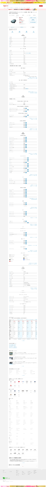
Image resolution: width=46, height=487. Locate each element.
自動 (34, 15)
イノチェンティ (18, 430)
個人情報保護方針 (35, 472)
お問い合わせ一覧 (7, 481)
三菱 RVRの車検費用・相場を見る (12, 345)
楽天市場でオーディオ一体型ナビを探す (33, 175)
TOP (3, 471)
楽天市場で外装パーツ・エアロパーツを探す (32, 245)
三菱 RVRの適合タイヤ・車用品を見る (13, 346)
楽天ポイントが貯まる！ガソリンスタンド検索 (32, 78)
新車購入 (22, 471)
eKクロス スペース (18, 371)
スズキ (31, 401)
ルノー (24, 433)
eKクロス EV (10, 371)
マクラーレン (25, 423)
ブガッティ (32, 433)
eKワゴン (17, 372)
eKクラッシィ (25, 370)
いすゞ (17, 401)
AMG (9, 406)
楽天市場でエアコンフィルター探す (33, 208)
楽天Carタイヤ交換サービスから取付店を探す (32, 251)
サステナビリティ (11, 481)
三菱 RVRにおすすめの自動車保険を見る (13, 347)
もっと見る (23, 340)
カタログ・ (11, 15)
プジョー (17, 433)
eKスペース (25, 371)
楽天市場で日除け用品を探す (34, 199)
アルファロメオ (10, 428)
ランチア (17, 429)
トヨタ (10, 400)
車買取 (17, 15)
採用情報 (34, 473)
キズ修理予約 (23, 472)
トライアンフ (17, 424)
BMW (17, 406)
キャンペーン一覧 (4, 472)
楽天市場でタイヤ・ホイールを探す (33, 250)
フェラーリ (32, 428)
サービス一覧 (4, 481)
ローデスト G (32, 319)
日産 (16, 400)
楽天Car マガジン (17, 474)
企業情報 (34, 471)
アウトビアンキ (18, 428)
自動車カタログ (23, 474)
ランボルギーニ (25, 429)
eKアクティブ (10, 370)
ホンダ (24, 400)
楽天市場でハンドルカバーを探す (33, 154)
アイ (9, 373)
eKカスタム (17, 370)
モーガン (10, 423)
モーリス (10, 424)
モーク (10, 425)
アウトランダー (25, 373)
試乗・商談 (17, 471)
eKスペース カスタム (33, 371)
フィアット (25, 428)
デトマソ (31, 429)
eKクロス (31, 370)
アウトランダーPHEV (33, 373)
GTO (31, 372)
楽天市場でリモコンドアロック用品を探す (33, 153)
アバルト (10, 430)
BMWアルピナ (25, 406)
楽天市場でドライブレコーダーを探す (33, 118)
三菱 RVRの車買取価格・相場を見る (12, 344)
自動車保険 (29, 474)
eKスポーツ (10, 372)
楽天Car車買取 (29, 471)
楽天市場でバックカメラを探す (34, 119)
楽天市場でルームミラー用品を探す (33, 224)
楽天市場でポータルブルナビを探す (33, 174)
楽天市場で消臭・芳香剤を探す (34, 207)
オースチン (32, 423)
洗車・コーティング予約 (30, 472)
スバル (24, 401)
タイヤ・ (28, 15)
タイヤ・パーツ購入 (23, 473)
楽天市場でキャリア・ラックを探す (33, 237)
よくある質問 (10, 471)
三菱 (31, 400)
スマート (31, 406)
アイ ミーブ (17, 373)
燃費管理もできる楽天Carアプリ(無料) (33, 77)
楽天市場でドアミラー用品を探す (33, 225)
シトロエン (10, 433)
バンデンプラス (18, 423)
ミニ (31, 424)
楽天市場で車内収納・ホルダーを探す (33, 198)
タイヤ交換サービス (29, 473)
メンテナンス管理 (17, 473)
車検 (23, 15)
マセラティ (10, 429)
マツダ (10, 401)
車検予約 (17, 472)
